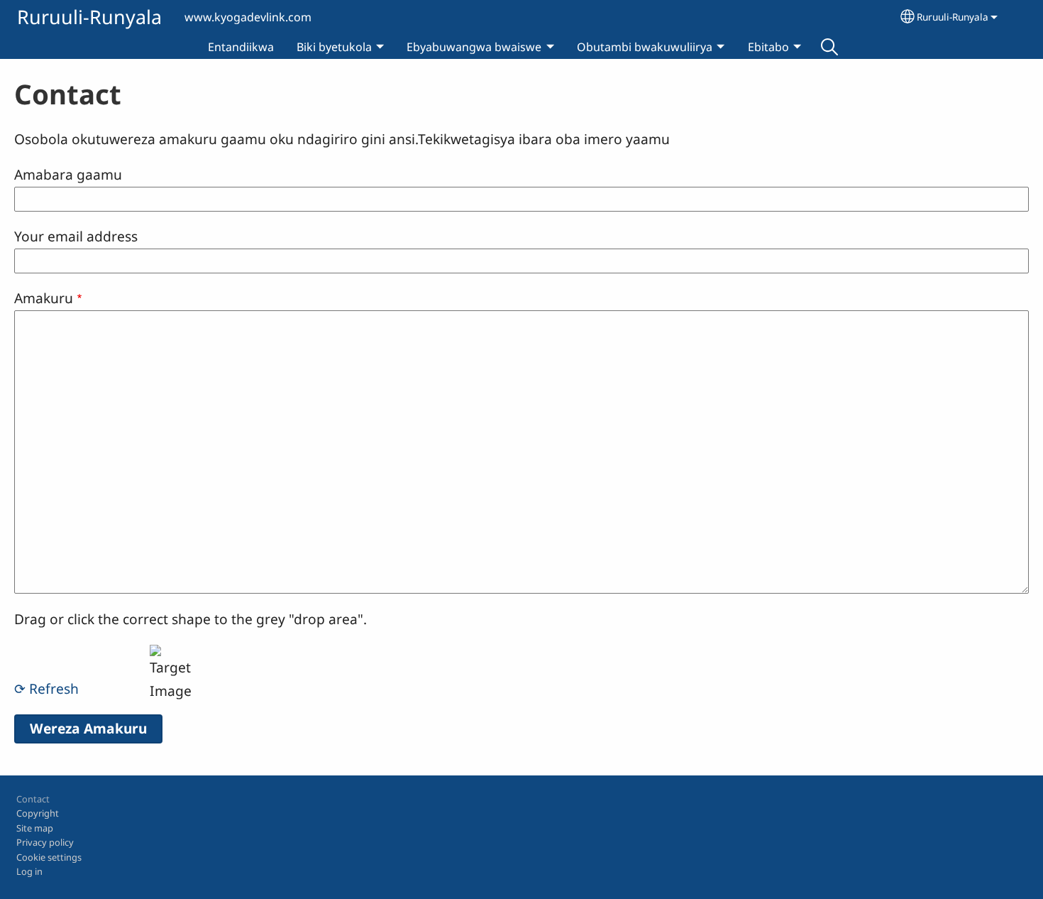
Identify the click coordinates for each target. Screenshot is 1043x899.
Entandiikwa (241, 47)
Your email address (76, 236)
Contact (33, 798)
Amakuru (43, 297)
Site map (34, 828)
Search (829, 47)
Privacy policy (45, 842)
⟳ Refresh (46, 688)
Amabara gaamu (68, 174)
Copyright (37, 813)
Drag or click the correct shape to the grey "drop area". (190, 618)
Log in (29, 871)
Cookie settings (49, 857)
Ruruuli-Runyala (89, 17)
